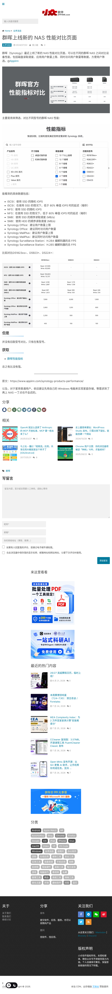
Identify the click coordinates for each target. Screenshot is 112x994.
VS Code (63, 846)
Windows (36, 851)
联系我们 (6, 916)
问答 (67, 882)
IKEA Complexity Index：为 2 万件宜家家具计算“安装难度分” (65, 720)
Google (35, 840)
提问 (42, 930)
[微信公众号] (96, 914)
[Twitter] (81, 922)
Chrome (60, 835)
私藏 (65, 872)
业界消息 (7, 45)
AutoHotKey (38, 835)
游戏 (34, 872)
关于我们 (6, 913)
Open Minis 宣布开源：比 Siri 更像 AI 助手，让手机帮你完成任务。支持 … (64, 765)
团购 (34, 856)
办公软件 (72, 851)
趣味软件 (56, 882)
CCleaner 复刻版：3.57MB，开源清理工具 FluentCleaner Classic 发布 (65, 742)
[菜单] (4, 4)
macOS (35, 846)
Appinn (14, 60)
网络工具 (69, 877)
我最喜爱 (48, 861)
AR (61, 830)
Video (46, 846)
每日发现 (71, 867)
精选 (46, 877)
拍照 (71, 861)
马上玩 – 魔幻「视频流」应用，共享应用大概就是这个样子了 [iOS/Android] (36, 449)
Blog (50, 835)
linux (71, 840)
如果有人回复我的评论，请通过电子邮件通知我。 (30, 547)
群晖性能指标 (15, 358)
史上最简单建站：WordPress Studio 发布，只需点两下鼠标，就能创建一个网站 (92, 430)
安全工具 (69, 856)
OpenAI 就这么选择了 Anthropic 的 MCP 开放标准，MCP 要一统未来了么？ (37, 430)
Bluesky (82, 935)
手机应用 (61, 861)
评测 (46, 882)
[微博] (104, 914)
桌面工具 (59, 867)
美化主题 (36, 882)
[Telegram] (88, 914)
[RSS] (88, 922)
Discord (92, 935)
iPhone (62, 840)
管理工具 (36, 877)
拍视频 (35, 867)
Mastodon (101, 932)
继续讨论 (6, 919)
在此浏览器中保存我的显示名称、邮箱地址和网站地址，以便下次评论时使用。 (45, 552)
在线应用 (44, 856)
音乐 (75, 882)
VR (53, 846)
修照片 (60, 851)
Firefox (71, 835)
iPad (52, 840)
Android (36, 830)
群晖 (8, 470)
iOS (45, 840)
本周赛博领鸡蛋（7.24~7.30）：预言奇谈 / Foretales (64, 698)
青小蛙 (35, 45)
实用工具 (36, 861)
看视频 (55, 872)
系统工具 (56, 877)
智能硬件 (46, 867)
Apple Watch (50, 830)
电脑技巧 (44, 872)
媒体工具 (56, 856)
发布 (42, 913)
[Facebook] (81, 914)
